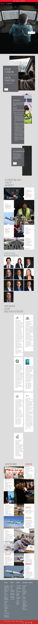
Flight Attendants (6, 597)
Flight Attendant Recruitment (6, 599)
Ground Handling (25, 609)
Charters (24, 600)
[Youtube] (25, 622)
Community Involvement (18, 588)
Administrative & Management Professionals (6, 615)
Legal (17, 621)
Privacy (13, 621)
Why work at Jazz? (6, 589)
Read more (15, 163)
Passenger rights (25, 591)
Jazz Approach (6, 595)
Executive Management (12, 594)
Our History (12, 599)
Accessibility (18, 585)
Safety (17, 600)
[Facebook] (31, 622)
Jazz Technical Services (24, 597)
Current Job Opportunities (6, 586)
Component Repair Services (25, 604)
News (11, 588)
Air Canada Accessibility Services (24, 593)
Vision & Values (11, 586)
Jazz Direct (5, 594)
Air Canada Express (25, 586)
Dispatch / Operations (6, 608)
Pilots (5, 593)
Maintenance (6, 605)
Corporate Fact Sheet (12, 591)
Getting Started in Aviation (6, 588)
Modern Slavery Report (17, 594)
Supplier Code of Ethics (17, 603)
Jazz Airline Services (25, 602)
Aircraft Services (5, 611)
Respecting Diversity (18, 598)
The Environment (18, 591)
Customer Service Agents (6, 602)
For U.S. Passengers (24, 590)
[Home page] (6, 4)
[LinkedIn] (28, 622)
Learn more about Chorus (31, 32)
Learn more (6, 89)
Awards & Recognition (12, 597)
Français (31, 585)
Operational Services (24, 608)
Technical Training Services (25, 606)
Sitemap (21, 621)
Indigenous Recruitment (6, 591)
